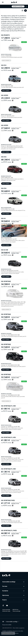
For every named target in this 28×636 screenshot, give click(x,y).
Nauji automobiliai (6, 624)
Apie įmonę (5, 595)
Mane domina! (5, 60)
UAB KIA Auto (15, 609)
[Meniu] (2, 2)
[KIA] (14, 2)
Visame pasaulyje (6, 609)
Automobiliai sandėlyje (8, 581)
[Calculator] (12, 40)
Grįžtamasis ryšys (6, 611)
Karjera (4, 599)
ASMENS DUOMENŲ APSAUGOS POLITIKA (12, 631)
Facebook (3, 605)
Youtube (7, 605)
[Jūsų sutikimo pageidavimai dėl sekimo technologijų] (8, 633)
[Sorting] (22, 10)
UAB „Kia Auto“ (3, 621)
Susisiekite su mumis (17, 6)
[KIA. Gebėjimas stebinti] (6, 575)
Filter (25, 10)
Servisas (4, 586)
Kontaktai (5, 590)
